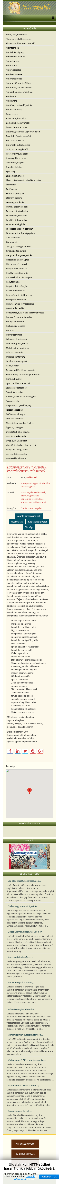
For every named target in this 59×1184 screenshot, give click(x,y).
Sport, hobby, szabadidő (18, 383)
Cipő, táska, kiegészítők (17, 149)
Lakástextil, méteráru (16, 339)
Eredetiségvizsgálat (15, 193)
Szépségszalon (13, 400)
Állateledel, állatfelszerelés (18, 38)
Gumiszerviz (12, 242)
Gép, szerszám (13, 237)
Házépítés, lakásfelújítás (17, 259)
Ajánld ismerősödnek (28, 516)
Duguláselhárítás (14, 166)
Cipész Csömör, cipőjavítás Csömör (25, 931)
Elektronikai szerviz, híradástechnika (23, 180)
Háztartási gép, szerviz (17, 264)
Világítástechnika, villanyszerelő (21, 445)
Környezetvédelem (15, 321)
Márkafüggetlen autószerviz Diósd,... (25, 1034)
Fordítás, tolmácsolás (16, 219)
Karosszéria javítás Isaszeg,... (21, 982)
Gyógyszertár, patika (16, 250)
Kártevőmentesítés (15, 290)
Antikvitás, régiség (15, 52)
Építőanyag (11, 189)
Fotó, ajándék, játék (15, 224)
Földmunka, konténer (16, 215)
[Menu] (52, 17)
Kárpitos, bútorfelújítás (17, 286)
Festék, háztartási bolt (17, 206)
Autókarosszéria (14, 74)
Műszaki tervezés (14, 352)
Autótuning (11, 100)
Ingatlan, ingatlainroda (17, 272)
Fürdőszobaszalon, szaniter (19, 228)
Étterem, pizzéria (14, 197)
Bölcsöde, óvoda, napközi (18, 136)
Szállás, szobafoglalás (16, 387)
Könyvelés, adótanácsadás (19, 317)
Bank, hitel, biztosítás (16, 118)
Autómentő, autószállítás (18, 83)
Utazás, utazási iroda (16, 436)
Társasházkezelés (14, 409)
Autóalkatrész (13, 61)
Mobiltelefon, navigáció (17, 347)
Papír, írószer (12, 365)
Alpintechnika (12, 47)
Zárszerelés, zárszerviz (16, 458)
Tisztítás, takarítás (14, 418)
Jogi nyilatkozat (25, 1153)
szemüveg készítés (30, 495)
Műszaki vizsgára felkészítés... (22, 1009)
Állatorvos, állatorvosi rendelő (20, 43)
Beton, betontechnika (16, 127)
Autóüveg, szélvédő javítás (19, 105)
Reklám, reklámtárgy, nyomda (20, 370)
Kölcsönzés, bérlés (15, 308)
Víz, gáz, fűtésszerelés (16, 453)
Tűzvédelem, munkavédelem (20, 423)
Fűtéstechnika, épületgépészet (21, 233)
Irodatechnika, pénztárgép (19, 277)
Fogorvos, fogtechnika (17, 211)
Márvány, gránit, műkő (17, 343)
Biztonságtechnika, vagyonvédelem (23, 131)
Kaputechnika (13, 281)
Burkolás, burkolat (15, 140)
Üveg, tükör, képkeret (16, 440)
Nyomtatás (17, 521)
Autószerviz (11, 96)
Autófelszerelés (13, 69)
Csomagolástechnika (16, 158)
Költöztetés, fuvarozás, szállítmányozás (25, 312)
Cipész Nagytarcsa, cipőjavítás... (23, 906)
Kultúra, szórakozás (15, 325)
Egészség (10, 171)
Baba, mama (12, 113)
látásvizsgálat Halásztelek (33, 492)
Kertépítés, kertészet (16, 299)
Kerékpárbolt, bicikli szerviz (19, 295)
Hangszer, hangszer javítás (19, 255)
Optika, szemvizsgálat (16, 361)
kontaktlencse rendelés (32, 498)
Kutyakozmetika (14, 334)
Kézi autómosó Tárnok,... (19, 1110)
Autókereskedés (14, 78)
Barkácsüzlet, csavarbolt (18, 122)
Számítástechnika (14, 392)
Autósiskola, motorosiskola (19, 91)
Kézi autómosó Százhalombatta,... (24, 1085)
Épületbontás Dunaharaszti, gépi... (24, 880)
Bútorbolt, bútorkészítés (18, 144)
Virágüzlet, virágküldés (17, 449)
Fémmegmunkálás (15, 202)
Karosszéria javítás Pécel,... (20, 957)
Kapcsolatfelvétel (37, 521)
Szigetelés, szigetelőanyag (18, 405)
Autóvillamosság (14, 109)
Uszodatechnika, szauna (18, 431)
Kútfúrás (10, 330)
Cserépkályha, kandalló (17, 153)
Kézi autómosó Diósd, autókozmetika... (27, 1060)
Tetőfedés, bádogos (15, 414)
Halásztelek (32, 477)
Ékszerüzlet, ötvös (15, 175)
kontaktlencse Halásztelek (33, 502)
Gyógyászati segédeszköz (18, 246)
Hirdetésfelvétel (25, 1143)
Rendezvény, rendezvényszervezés (23, 374)
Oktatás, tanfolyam (15, 356)
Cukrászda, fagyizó (15, 162)
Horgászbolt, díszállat (16, 268)
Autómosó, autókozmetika (19, 87)
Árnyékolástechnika (15, 56)
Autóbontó (11, 65)
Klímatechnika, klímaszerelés (20, 303)
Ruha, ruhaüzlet (13, 378)
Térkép (29, 527)
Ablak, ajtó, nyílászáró (16, 34)
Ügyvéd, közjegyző (15, 427)
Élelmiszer (11, 184)
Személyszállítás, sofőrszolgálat (21, 396)
